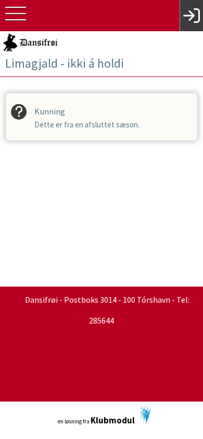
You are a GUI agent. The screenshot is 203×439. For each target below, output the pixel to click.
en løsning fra (96, 420)
